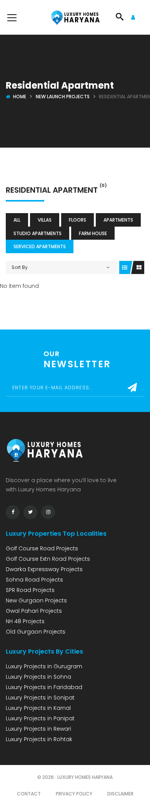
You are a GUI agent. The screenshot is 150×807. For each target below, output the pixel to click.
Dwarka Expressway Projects (44, 569)
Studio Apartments (37, 233)
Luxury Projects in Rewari (38, 729)
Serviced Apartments (39, 246)
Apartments (118, 220)
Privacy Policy (74, 793)
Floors (77, 220)
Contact (29, 793)
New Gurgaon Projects (36, 600)
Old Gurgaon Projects (35, 632)
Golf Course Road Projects (42, 548)
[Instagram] (48, 512)
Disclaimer (120, 793)
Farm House (93, 233)
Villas (45, 220)
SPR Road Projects (30, 590)
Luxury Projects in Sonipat (40, 697)
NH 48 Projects (25, 621)
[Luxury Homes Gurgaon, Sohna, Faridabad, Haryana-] (75, 17)
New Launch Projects (63, 96)
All (16, 220)
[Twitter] (30, 512)
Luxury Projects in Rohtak (39, 739)
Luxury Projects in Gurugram (44, 666)
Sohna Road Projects (34, 579)
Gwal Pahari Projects (34, 611)
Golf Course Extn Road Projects (48, 559)
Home (19, 96)
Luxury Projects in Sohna (38, 677)
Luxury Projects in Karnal (38, 708)
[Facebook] (13, 512)
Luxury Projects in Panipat (40, 718)
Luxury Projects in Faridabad (44, 687)
